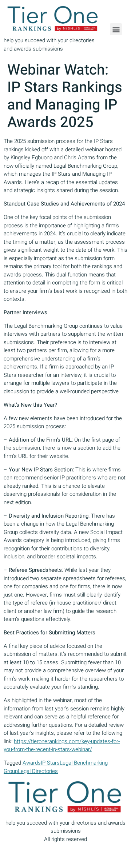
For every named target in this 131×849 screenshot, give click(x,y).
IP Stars (50, 763)
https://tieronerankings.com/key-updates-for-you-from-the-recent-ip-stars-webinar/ (62, 745)
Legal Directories (38, 771)
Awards (32, 763)
